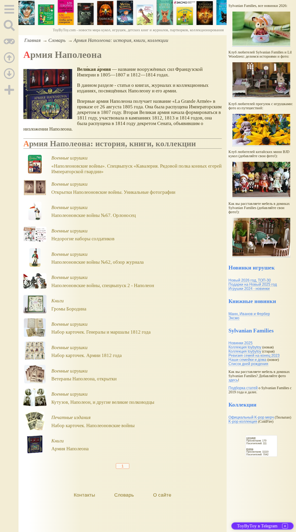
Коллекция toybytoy (244, 347)
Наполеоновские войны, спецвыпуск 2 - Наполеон (102, 285)
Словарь (57, 40)
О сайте (162, 495)
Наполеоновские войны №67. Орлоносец (93, 215)
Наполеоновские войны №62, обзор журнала (97, 262)
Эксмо (233, 318)
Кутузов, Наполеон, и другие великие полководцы (102, 402)
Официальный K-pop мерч (251, 417)
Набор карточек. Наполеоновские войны (93, 425)
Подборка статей (243, 388)
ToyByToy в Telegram (257, 525)
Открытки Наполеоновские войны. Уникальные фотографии (113, 192)
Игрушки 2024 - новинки (249, 289)
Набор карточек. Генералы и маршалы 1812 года (101, 332)
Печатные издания (71, 417)
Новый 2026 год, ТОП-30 (249, 280)
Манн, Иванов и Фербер (249, 314)
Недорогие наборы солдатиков (82, 238)
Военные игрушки (69, 157)
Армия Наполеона (70, 448)
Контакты (84, 495)
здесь (233, 380)
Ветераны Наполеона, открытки (84, 378)
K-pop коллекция (242, 421)
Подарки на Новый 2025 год (252, 284)
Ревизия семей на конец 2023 (254, 355)
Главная (32, 40)
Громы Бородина (68, 308)
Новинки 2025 (240, 343)
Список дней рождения (248, 364)
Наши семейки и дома (247, 360)
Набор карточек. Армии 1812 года (86, 355)
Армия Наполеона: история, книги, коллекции (121, 40)
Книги (57, 300)
